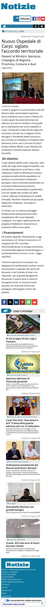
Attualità (12, 335)
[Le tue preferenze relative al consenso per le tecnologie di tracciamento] (42, 603)
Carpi (19, 375)
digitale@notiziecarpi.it (15, 582)
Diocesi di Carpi (30, 570)
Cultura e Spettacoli (29, 417)
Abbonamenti (7, 590)
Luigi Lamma (7, 68)
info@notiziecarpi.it (14, 579)
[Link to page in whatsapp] (28, 302)
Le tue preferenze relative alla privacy (25, 600)
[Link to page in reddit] (34, 302)
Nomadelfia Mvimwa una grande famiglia (20, 508)
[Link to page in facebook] (4, 302)
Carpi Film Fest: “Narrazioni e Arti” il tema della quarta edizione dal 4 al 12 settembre (22, 423)
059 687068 (9, 577)
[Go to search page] (35, 26)
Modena (25, 462)
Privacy (4, 593)
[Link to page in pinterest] (22, 302)
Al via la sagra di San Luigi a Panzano (21, 340)
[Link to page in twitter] (10, 302)
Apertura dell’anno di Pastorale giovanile (18, 380)
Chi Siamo (5, 584)
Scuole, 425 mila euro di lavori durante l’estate (23, 544)
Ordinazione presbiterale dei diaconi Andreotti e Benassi (22, 466)
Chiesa (32, 335)
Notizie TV (12, 504)
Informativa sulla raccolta (14, 604)
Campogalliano (23, 335)
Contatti (4, 587)
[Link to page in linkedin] (16, 302)
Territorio (21, 540)
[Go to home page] (4, 26)
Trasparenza (6, 596)
